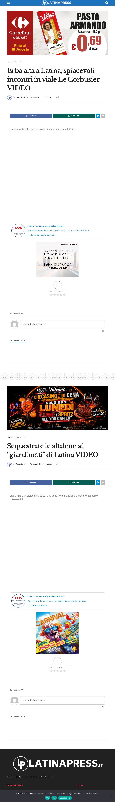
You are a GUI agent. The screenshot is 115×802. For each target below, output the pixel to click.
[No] (111, 796)
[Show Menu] (8, 3)
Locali (24, 62)
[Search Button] (106, 3)
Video (16, 62)
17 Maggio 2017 (36, 97)
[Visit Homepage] (57, 3)
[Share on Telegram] (98, 116)
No (54, 798)
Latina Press (19, 777)
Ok (47, 798)
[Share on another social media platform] (103, 116)
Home (9, 62)
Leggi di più (65, 798)
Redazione (20, 97)
